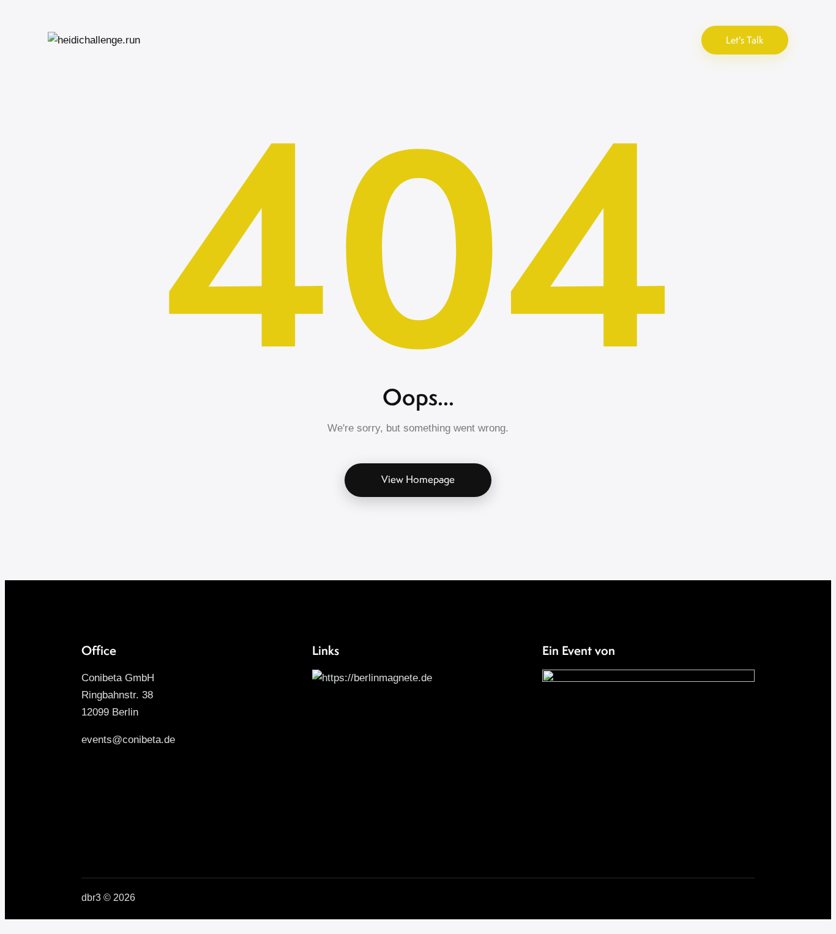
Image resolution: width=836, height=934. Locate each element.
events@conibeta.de (128, 739)
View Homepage (418, 479)
